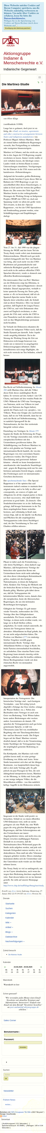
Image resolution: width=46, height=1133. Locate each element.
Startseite (9, 903)
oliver (13, 891)
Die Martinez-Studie (15, 84)
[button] (38, 82)
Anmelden (23, 1047)
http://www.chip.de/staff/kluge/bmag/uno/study (24, 885)
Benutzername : (12, 1032)
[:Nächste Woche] (41, 967)
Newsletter (9, 1091)
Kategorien (10, 913)
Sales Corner (10, 1020)
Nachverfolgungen (14, 941)
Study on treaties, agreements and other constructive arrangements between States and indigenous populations (23, 134)
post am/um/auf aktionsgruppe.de (24, 1007)
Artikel (8, 927)
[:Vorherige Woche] (5, 967)
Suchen (9, 908)
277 (25, 637)
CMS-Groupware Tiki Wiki (21, 1112)
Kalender (9, 918)
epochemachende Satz (16, 480)
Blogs (8, 932)
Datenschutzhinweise (14, 18)
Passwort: (9, 1039)
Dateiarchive (11, 937)
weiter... (8, 1104)
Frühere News (9, 1100)
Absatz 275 (34, 430)
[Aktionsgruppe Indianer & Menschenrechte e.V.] (9, 41)
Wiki (7, 922)
